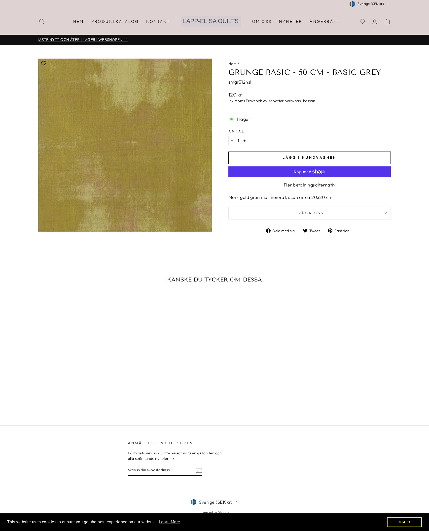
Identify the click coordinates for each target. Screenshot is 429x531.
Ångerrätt (324, 21)
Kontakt (158, 21)
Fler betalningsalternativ (309, 185)
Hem (78, 21)
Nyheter (290, 21)
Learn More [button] (169, 522)
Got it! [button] (404, 522)
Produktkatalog (115, 21)
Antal (236, 131)
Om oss (262, 21)
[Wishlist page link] (362, 21)
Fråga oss (309, 213)
